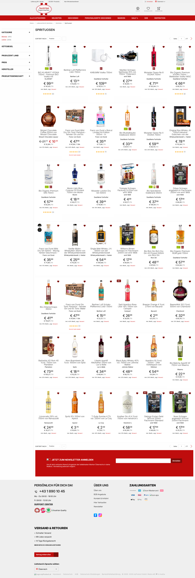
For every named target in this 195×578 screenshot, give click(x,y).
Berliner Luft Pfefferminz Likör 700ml (75, 71)
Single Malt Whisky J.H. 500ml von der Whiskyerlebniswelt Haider (101, 252)
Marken (121, 18)
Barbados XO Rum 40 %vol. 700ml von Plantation (48, 363)
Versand (53, 89)
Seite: (175, 39)
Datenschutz (68, 574)
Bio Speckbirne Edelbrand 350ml (154, 192)
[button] (58, 47)
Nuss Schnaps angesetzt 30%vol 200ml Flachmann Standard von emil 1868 (180, 419)
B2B (146, 18)
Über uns (97, 490)
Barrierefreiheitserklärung (111, 574)
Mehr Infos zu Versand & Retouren (47, 545)
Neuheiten (56, 18)
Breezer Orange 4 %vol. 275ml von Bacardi (154, 306)
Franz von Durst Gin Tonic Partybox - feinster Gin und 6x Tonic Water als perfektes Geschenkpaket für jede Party (75, 310)
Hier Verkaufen (100, 502)
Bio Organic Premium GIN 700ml (48, 192)
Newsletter (98, 506)
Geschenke (73, 18)
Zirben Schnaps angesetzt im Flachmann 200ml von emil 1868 (180, 190)
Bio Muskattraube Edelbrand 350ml (128, 134)
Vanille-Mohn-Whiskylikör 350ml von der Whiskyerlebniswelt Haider (74, 252)
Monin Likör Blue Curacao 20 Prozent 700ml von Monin (75, 190)
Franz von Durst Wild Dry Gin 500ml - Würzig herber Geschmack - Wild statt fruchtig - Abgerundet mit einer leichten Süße (48, 254)
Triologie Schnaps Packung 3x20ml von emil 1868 (127, 190)
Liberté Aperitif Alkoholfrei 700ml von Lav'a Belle (101, 363)
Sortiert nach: (41, 39)
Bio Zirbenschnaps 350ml (48, 308)
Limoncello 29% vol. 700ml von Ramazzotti (48, 417)
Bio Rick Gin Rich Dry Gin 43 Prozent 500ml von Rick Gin (154, 253)
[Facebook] (95, 515)
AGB (76, 574)
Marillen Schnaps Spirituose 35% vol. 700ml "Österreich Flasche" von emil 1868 (127, 73)
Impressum (57, 574)
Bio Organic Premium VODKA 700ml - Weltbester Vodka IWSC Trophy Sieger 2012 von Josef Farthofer (180, 76)
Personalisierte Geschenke (98, 18)
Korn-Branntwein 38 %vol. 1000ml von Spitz (75, 362)
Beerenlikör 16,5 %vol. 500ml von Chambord (180, 306)
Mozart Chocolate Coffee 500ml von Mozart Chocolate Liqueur (48, 133)
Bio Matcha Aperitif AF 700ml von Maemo (180, 364)
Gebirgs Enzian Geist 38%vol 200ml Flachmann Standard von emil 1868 (153, 419)
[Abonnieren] (176, 460)
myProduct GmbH (140, 574)
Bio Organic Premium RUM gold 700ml (180, 252)
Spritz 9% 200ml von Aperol (74, 417)
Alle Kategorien (37, 18)
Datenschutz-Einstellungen (90, 574)
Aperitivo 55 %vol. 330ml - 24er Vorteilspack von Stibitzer (153, 364)
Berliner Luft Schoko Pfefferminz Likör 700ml (101, 306)
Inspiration (159, 18)
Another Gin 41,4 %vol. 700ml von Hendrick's (127, 417)
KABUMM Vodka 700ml (101, 72)
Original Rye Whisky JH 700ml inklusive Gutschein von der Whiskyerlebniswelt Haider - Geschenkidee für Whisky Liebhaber (180, 135)
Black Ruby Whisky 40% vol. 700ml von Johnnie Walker (127, 363)
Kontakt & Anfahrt (101, 498)
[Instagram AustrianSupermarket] (100, 515)
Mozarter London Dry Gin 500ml (101, 192)
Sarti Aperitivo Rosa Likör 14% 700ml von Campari (127, 307)
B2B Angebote (100, 494)
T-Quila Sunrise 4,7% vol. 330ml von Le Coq (101, 417)
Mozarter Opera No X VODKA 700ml (154, 134)
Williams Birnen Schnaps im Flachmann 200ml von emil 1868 (127, 251)
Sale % (135, 18)
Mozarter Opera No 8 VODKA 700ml (154, 73)
